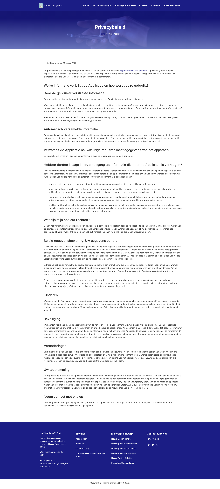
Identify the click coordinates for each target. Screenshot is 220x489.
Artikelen (143, 5)
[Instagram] (148, 445)
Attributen (156, 5)
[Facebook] (153, 445)
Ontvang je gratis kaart (125, 5)
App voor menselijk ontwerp (133, 70)
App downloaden (172, 5)
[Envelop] (157, 445)
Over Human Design (101, 5)
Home (86, 5)
